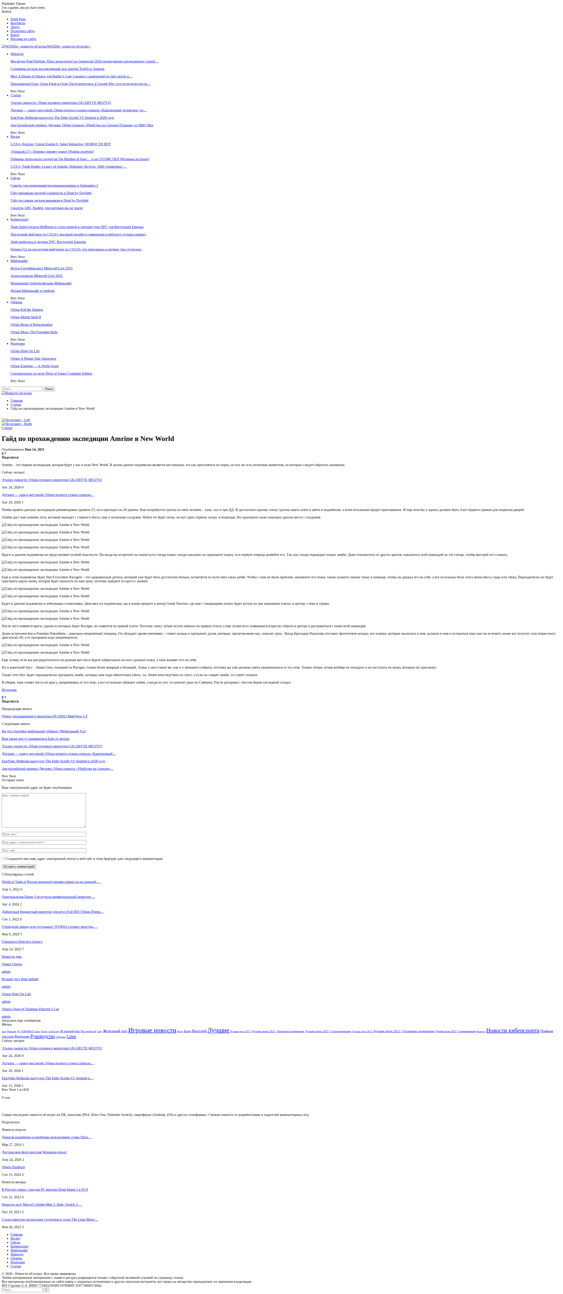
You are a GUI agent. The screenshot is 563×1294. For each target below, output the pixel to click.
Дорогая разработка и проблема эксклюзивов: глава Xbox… (47, 1137)
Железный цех (115, 1031)
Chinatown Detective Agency (22, 942)
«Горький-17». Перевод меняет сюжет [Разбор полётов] (52, 151)
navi (4, 1031)
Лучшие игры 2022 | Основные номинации (403, 1031)
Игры (180, 1031)
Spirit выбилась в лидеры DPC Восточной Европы (48, 242)
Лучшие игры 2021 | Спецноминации (328, 1031)
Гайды (15, 178)
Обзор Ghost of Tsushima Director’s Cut (30, 1009)
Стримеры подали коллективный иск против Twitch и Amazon (57, 69)
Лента (15, 27)
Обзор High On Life (25, 351)
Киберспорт (20, 219)
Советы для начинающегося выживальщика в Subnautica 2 (54, 185)
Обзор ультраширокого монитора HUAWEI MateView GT (45, 716)
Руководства (42, 1036)
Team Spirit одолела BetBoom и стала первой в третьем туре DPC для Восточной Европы (77, 227)
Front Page (18, 19)
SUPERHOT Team (30, 1031)
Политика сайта (23, 31)
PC (18, 1031)
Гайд (99, 1031)
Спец (71, 1036)
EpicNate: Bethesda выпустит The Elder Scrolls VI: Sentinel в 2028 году (62, 118)
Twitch (44, 1031)
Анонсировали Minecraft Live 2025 (36, 276)
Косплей (199, 1031)
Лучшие (218, 1030)
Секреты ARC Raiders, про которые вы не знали (47, 208)
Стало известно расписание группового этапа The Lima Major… (50, 1219)
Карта (15, 35)
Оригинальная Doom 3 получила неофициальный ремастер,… (48, 897)
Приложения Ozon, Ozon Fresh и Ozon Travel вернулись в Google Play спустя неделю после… (81, 84)
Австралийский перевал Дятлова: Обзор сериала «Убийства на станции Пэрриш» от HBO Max (82, 125)
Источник (9, 690)
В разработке (70, 1031)
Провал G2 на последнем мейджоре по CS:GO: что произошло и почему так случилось (76, 249)
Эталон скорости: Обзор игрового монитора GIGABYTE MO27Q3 (61, 103)
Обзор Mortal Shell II (26, 317)
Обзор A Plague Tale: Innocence (33, 358)
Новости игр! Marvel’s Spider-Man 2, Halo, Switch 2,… (42, 1204)
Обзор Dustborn (13, 1167)
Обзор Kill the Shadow (27, 310)
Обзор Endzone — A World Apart (34, 366)
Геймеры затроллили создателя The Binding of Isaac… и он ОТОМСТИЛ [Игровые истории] (80, 159)
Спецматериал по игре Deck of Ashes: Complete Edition (51, 373)
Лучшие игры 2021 (240, 1031)
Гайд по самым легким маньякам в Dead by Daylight (49, 200)
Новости (17, 54)
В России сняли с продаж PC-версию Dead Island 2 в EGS (45, 1189)
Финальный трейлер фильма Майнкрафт (41, 283)
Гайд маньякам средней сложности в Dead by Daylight (51, 193)
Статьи (16, 95)
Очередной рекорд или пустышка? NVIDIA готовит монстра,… (49, 927)
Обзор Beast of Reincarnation (31, 324)
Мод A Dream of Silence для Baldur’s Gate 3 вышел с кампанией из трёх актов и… (71, 76)
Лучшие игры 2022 (362, 1031)
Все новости (88, 1031)
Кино (187, 1031)
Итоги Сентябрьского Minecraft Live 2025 (42, 268)
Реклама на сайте (23, 39)
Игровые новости (152, 1030)
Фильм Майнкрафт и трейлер (33, 291)
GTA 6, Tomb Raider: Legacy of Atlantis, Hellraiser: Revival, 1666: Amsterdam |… (69, 166)
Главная (16, 1234)
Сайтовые (61, 1037)
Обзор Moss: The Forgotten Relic (34, 332)
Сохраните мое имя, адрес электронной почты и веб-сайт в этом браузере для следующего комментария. (84, 859)
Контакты (18, 23)
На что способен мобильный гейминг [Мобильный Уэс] (44, 731)
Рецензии (18, 343)
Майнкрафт (19, 261)
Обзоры (16, 302)
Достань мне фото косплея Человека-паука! (34, 1152)
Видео (15, 136)
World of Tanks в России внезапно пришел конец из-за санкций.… (51, 882)
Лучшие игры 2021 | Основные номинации (277, 1031)
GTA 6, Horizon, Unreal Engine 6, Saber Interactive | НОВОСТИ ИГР (61, 144)
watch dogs (54, 1031)
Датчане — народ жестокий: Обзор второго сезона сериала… (48, 495)
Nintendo (11, 1031)
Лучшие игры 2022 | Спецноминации (455, 1031)
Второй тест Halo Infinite (20, 979)
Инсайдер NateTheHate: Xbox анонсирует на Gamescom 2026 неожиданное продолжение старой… (84, 61)
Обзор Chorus (12, 964)
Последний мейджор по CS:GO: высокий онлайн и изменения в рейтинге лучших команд (78, 234)
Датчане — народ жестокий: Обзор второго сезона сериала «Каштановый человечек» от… (79, 110)
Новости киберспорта (512, 1030)
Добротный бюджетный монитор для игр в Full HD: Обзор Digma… (53, 912)
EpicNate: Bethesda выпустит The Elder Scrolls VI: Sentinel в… (47, 1078)
